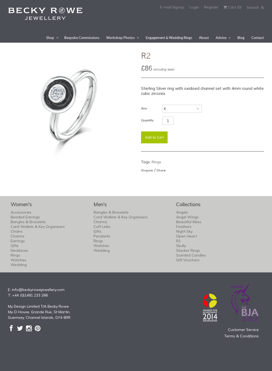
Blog (240, 38)
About (204, 38)
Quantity (147, 120)
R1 (178, 240)
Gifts (15, 245)
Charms (17, 236)
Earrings (18, 240)
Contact (257, 38)
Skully (181, 245)
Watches (18, 260)
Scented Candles (191, 255)
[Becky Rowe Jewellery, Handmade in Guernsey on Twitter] (20, 328)
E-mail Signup (172, 7)
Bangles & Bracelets (28, 221)
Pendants (102, 236)
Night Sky (184, 231)
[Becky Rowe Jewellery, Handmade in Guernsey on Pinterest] (37, 328)
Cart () (234, 7)
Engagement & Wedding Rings (169, 38)
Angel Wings (187, 217)
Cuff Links (102, 226)
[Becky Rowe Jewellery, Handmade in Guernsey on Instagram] (29, 328)
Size (144, 108)
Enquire (147, 170)
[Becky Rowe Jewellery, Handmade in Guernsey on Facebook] (11, 328)
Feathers (184, 226)
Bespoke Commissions (81, 38)
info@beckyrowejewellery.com (38, 289)
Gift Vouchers (187, 260)
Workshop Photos (120, 38)
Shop (50, 38)
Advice (221, 38)
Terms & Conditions (241, 336)
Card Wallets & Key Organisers (38, 226)
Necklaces (19, 250)
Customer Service (243, 329)
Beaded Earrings (25, 217)
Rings (156, 162)
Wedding (19, 264)
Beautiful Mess (188, 221)
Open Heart (186, 236)
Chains (17, 231)
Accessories (21, 212)
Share (161, 170)
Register (211, 7)
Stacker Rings (188, 250)
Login (194, 7)
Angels (182, 212)
